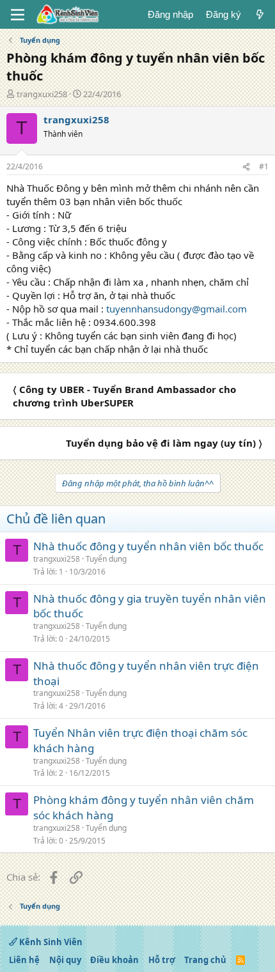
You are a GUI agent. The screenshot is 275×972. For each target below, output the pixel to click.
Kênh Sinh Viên (49, 942)
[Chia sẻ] (246, 167)
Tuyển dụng (106, 558)
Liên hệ (24, 960)
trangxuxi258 (42, 94)
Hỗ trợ (161, 960)
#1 (264, 166)
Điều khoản (114, 960)
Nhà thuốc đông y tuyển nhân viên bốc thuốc (148, 546)
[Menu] (18, 14)
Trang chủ (205, 960)
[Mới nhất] (260, 14)
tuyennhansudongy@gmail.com (176, 308)
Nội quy (65, 960)
